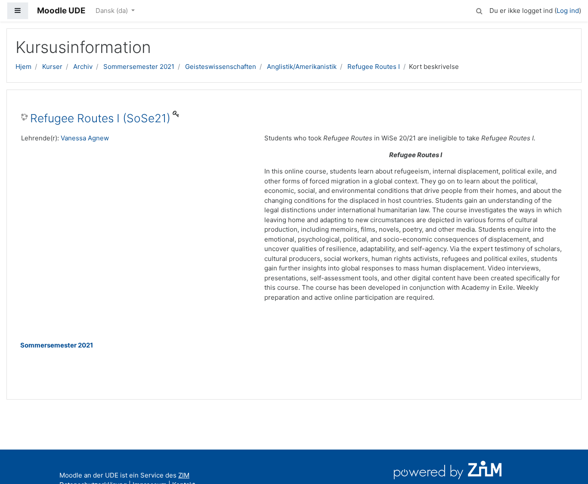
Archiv (83, 66)
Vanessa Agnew (85, 138)
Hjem (23, 66)
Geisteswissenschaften (220, 66)
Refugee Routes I (373, 66)
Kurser (52, 66)
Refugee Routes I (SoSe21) (100, 118)
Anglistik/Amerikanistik (302, 66)
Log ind (568, 10)
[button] (479, 9)
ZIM (183, 475)
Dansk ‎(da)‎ (113, 10)
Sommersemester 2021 (138, 66)
